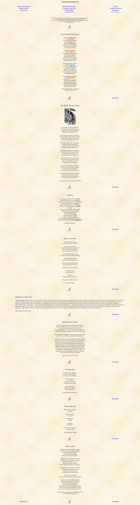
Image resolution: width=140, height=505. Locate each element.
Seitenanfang (115, 98)
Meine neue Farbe (23, 8)
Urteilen (67, 12)
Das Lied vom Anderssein (23, 6)
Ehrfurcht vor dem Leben (69, 8)
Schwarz (115, 6)
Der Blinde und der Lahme (69, 6)
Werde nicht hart (69, 10)
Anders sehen (115, 10)
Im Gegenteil (24, 10)
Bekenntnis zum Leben (115, 8)
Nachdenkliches (24, 501)
